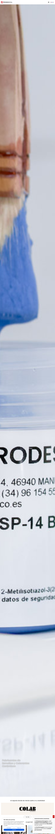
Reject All (19, 827)
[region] (14, 825)
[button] (49, 2)
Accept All (14, 829)
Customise (9, 827)
